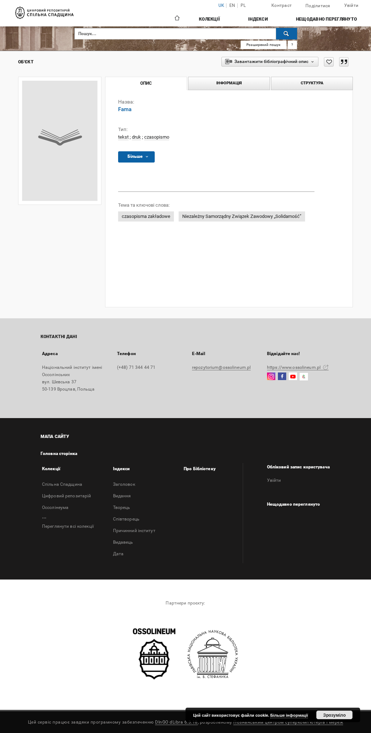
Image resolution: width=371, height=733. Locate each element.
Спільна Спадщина (62, 484)
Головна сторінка (59, 453)
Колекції (209, 19)
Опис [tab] (146, 83)
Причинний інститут (134, 530)
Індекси (258, 19)
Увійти (274, 480)
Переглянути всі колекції (68, 526)
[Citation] (344, 62)
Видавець (123, 542)
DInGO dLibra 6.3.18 (176, 722)
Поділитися (317, 5)
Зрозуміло (334, 715)
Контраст (281, 5)
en (232, 5)
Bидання (122, 495)
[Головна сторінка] (176, 19)
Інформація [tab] (229, 83)
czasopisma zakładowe (146, 216)
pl (243, 5)
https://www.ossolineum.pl (294, 367)
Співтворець (126, 519)
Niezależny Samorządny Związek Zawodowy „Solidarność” (241, 216)
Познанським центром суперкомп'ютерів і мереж (288, 722)
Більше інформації (289, 715)
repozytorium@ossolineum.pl (221, 367)
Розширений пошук (263, 45)
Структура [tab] (312, 83)
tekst (123, 137)
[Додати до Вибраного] (329, 62)
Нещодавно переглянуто (326, 19)
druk (136, 137)
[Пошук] (286, 33)
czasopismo (156, 137)
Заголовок (124, 484)
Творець (121, 507)
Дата (118, 553)
